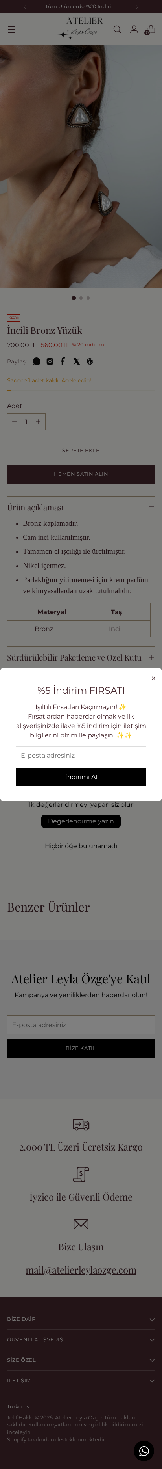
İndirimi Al (81, 777)
